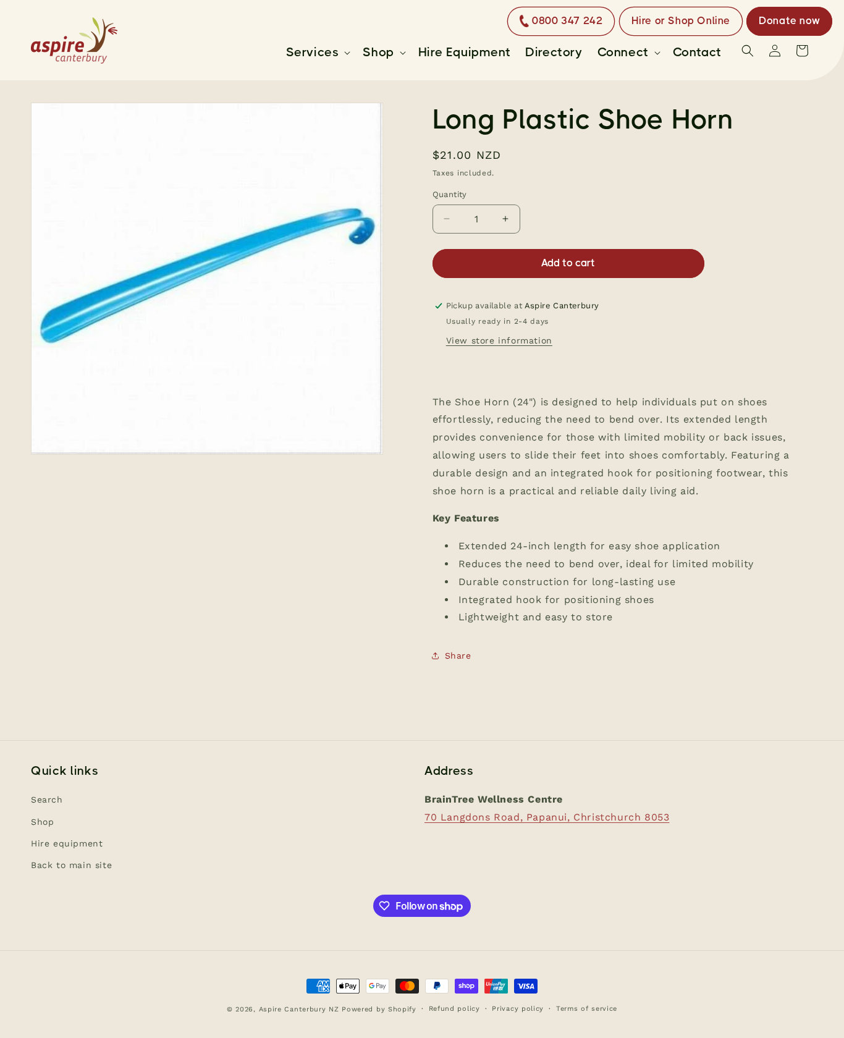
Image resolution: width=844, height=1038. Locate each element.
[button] (317, 52)
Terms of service (586, 1009)
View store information (499, 340)
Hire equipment (67, 843)
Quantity (450, 194)
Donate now (789, 21)
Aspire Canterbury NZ (299, 1009)
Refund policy (454, 1009)
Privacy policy (518, 1009)
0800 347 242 (567, 21)
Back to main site (71, 865)
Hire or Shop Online (680, 21)
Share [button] (458, 655)
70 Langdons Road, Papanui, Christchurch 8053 (546, 817)
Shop (42, 822)
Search (47, 800)
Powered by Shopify (379, 1009)
